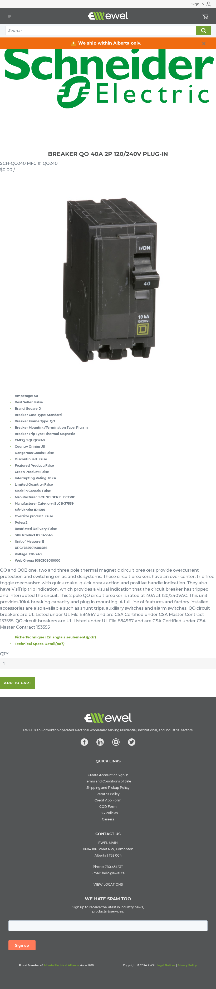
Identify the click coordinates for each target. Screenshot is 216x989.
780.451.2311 (114, 867)
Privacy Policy (187, 965)
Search (203, 30)
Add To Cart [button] (17, 683)
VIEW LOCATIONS (108, 884)
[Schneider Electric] (108, 78)
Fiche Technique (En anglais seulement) (55, 637)
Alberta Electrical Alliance (61, 965)
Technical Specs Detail (40, 644)
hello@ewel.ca (113, 873)
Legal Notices (166, 965)
